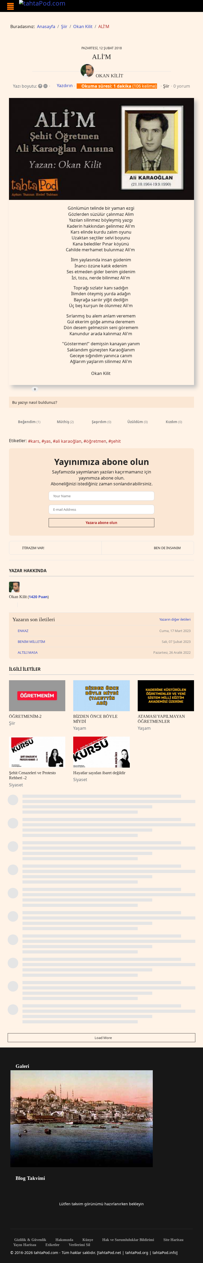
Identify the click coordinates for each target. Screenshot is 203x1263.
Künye (87, 1240)
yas (47, 441)
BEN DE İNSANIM (167, 547)
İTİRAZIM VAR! (33, 547)
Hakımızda (63, 1240)
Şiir (166, 86)
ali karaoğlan (68, 441)
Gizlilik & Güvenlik (29, 1240)
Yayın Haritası (24, 1245)
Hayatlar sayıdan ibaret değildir (99, 773)
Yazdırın (65, 85)
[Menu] (10, 6)
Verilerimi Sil (79, 1245)
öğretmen (96, 441)
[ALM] (101, 149)
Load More (103, 1037)
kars (35, 441)
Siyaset (16, 785)
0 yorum (181, 86)
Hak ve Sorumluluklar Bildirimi (127, 1240)
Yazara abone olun (101, 522)
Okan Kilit (109, 75)
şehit (116, 441)
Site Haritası (172, 1240)
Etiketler (51, 1245)
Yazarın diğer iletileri (175, 619)
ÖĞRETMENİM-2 (25, 716)
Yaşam (79, 728)
